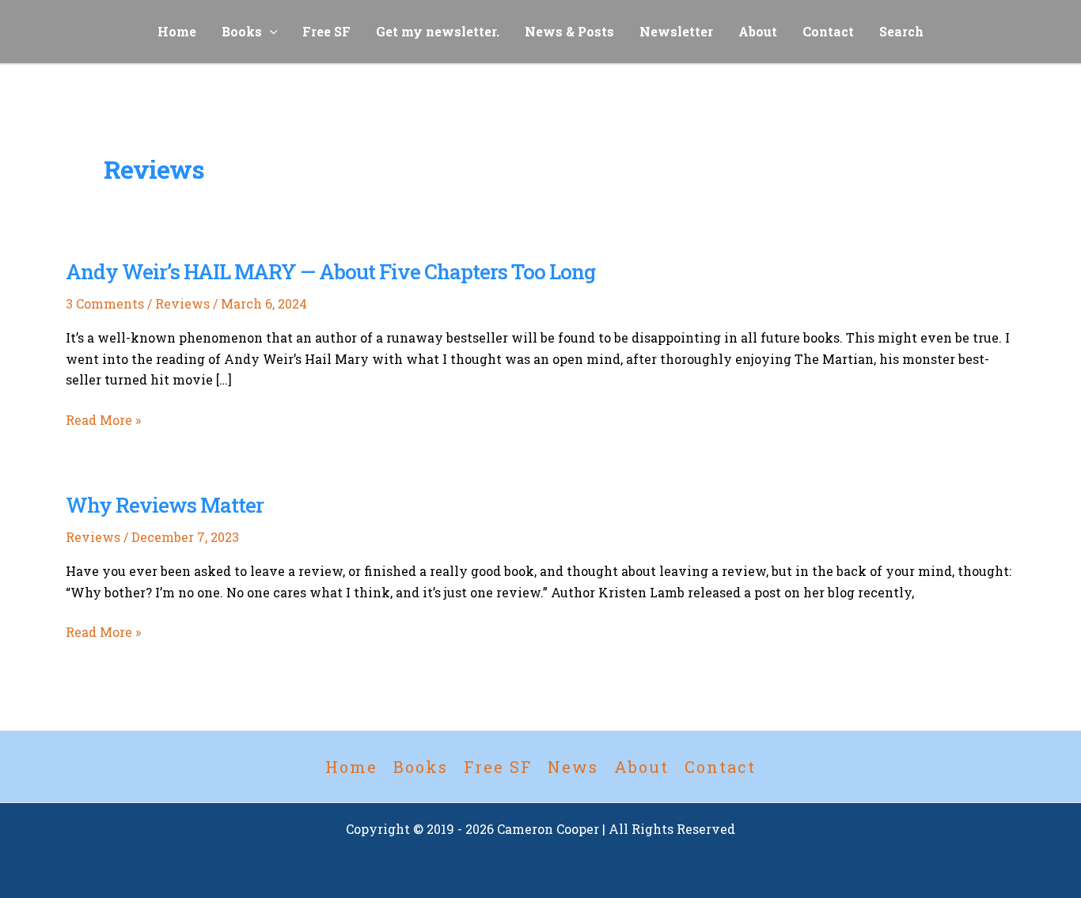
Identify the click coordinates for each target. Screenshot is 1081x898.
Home (176, 31)
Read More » (103, 420)
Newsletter (676, 31)
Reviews (182, 303)
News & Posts (569, 31)
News (573, 766)
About (757, 31)
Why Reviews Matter (165, 504)
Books (242, 31)
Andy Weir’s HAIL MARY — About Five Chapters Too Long (330, 271)
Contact (828, 31)
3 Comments (105, 303)
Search (901, 31)
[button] (270, 31)
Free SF (326, 31)
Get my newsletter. (437, 31)
